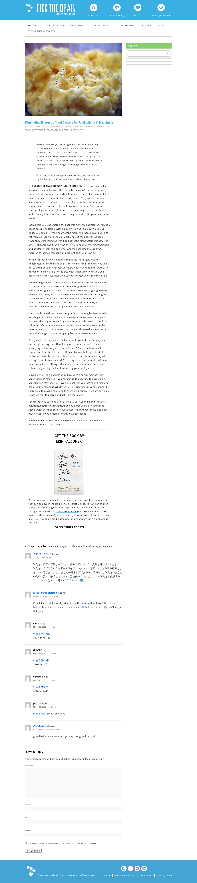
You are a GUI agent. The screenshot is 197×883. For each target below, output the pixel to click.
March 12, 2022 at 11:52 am (44, 654)
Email (27, 818)
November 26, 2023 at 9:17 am (46, 730)
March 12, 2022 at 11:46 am (44, 627)
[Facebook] (124, 868)
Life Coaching (126, 25)
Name (27, 805)
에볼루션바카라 (41, 660)
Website (28, 831)
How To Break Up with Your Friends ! (63, 25)
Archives (146, 25)
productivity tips (34, 130)
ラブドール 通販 (75, 580)
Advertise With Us (125, 875)
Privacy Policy (164, 875)
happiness (90, 126)
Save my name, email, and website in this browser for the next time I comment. (62, 844)
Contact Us (146, 875)
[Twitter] (137, 868)
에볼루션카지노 (41, 633)
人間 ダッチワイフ (43, 554)
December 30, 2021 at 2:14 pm (45, 596)
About (160, 25)
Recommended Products (41, 31)
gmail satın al (41, 726)
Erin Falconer (63, 126)
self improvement (73, 130)
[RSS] (144, 868)
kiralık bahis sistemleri (46, 592)
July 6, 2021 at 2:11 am (42, 558)
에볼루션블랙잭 (41, 713)
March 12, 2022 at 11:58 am (44, 680)
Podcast (32, 25)
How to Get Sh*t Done (101, 25)
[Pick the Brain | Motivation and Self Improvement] (31, 876)
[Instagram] (130, 868)
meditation (103, 126)
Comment (29, 766)
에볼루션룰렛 (40, 687)
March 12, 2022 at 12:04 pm (44, 707)
